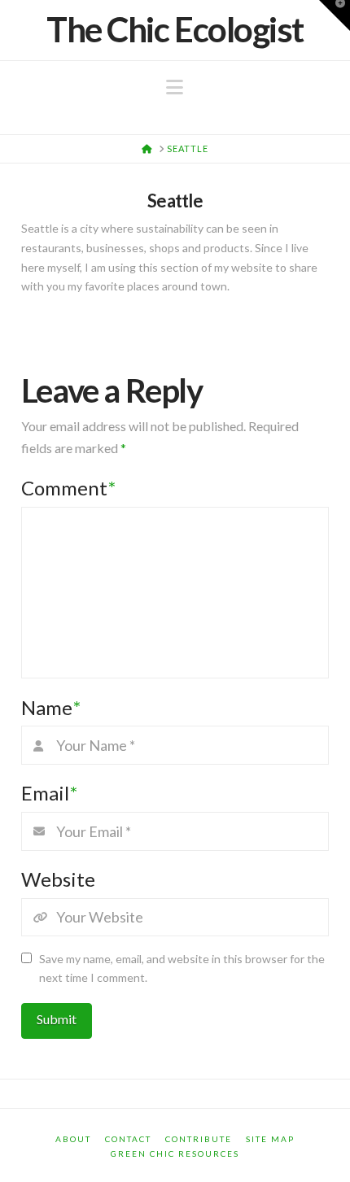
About (73, 1139)
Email (49, 793)
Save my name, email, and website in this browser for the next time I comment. (182, 968)
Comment (68, 487)
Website (58, 879)
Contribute (198, 1139)
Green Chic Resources (175, 1153)
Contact (128, 1139)
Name (51, 707)
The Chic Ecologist (175, 29)
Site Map (270, 1139)
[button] (174, 87)
